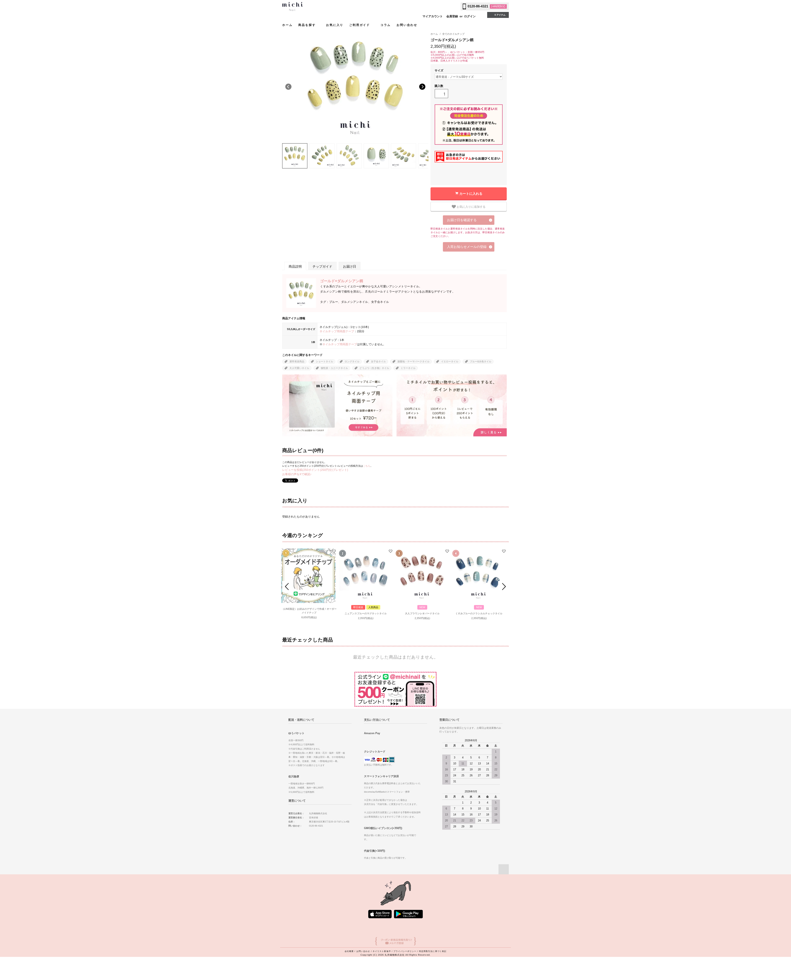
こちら (366, 465)
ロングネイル (352, 361)
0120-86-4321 (478, 6)
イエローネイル (449, 361)
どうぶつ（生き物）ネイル (374, 368)
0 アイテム (500, 15)
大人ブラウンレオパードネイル (422, 613)
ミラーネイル (408, 368)
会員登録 (452, 16)
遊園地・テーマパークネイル (413, 361)
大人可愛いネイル (299, 368)
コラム (385, 25)
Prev (287, 586)
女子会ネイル (378, 361)
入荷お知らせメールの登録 (467, 246)
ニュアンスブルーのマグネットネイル (366, 613)
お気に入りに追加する (471, 206)
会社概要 (349, 951)
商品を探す (307, 25)
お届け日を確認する (462, 220)
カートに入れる (470, 193)
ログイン (470, 16)
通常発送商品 (296, 361)
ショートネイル (324, 361)
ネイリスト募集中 (382, 951)
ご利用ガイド (360, 25)
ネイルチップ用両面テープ (336, 331)
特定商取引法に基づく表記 (432, 951)
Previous (288, 87)
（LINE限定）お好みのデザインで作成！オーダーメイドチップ (309, 611)
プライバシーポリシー (404, 951)
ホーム (287, 25)
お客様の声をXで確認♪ (296, 474)
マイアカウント (432, 16)
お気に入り (334, 25)
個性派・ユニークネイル (334, 368)
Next (422, 87)
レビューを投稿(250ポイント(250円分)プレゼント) (315, 469)
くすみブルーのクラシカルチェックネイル (478, 613)
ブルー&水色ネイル (480, 361)
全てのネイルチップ (453, 34)
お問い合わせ (407, 25)
